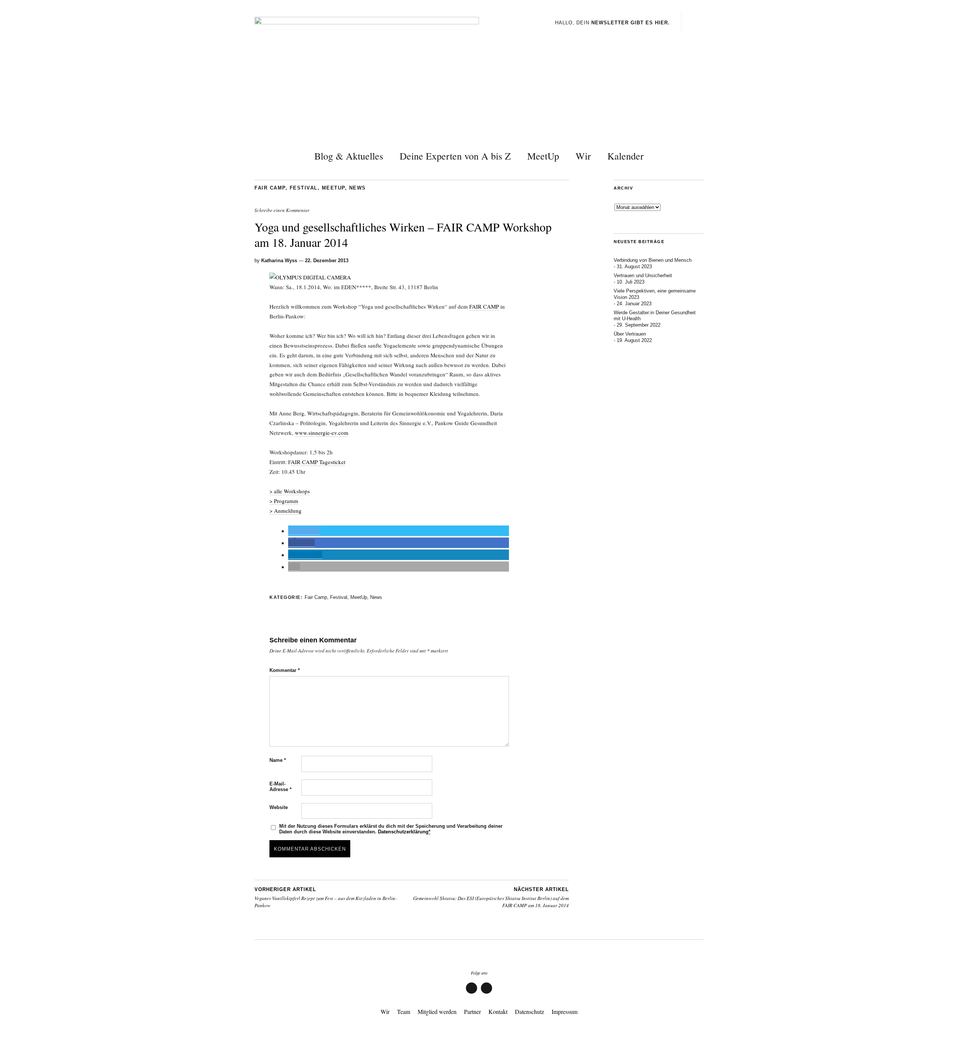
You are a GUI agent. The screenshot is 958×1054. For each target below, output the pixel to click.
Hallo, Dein (612, 22)
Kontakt (497, 1011)
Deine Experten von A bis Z (455, 155)
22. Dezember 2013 (326, 260)
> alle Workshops (289, 491)
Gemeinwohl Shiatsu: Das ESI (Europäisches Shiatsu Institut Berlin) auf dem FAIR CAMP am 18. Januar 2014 (491, 898)
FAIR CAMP (484, 306)
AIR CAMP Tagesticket (318, 462)
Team (403, 1011)
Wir (583, 155)
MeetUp (543, 155)
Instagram (486, 993)
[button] (304, 531)
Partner (472, 1011)
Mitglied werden (437, 1011)
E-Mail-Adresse (280, 786)
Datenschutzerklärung (403, 832)
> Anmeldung (285, 510)
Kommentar (284, 670)
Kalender (625, 155)
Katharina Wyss (279, 260)
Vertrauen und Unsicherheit (643, 275)
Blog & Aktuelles (348, 155)
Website (278, 807)
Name (277, 760)
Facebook (471, 993)
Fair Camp (270, 188)
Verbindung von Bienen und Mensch (653, 260)
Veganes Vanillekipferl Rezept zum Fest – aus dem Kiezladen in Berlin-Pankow (325, 898)
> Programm (283, 501)
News (357, 188)
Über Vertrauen (630, 334)
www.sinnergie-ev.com (321, 432)
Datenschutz (529, 1011)
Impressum (564, 1011)
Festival (304, 188)
